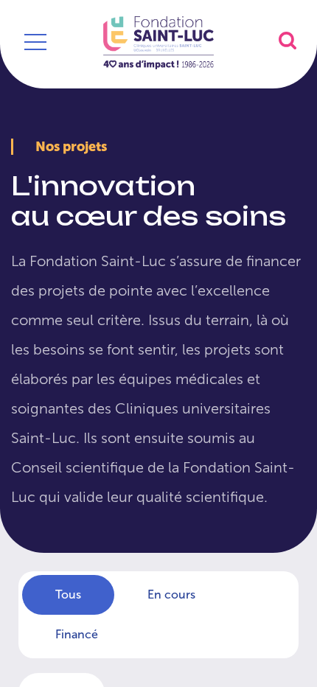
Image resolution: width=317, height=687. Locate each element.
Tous (68, 594)
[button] (287, 40)
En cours (171, 594)
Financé (76, 634)
